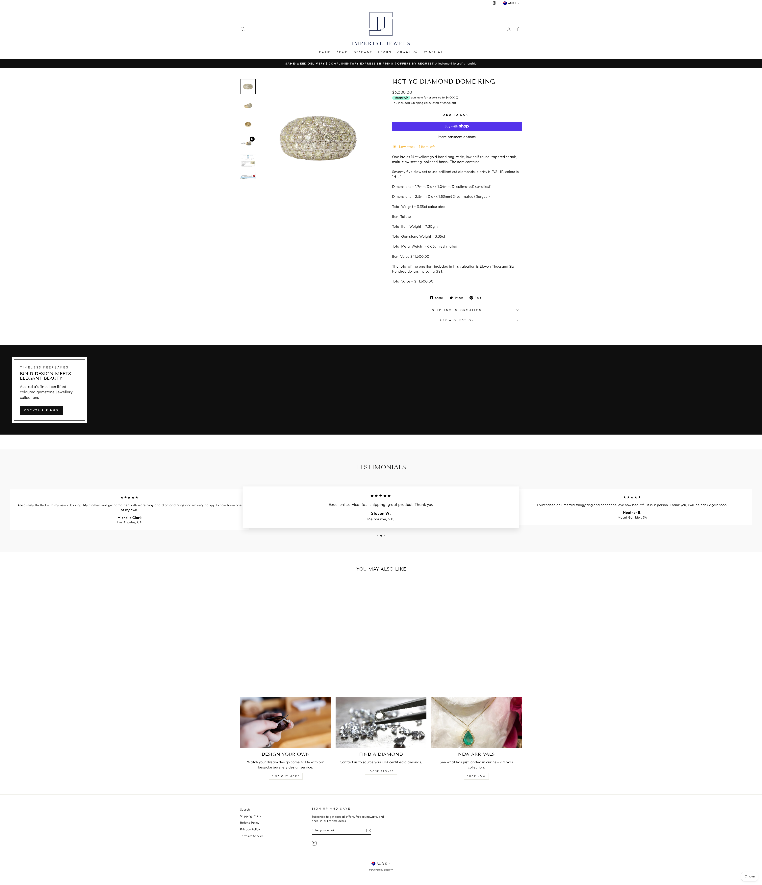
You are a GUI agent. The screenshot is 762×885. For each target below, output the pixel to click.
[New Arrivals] (476, 722)
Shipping (417, 103)
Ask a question (457, 320)
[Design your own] (285, 722)
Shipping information (457, 310)
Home (325, 52)
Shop (342, 52)
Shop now (476, 776)
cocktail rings (41, 410)
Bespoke (363, 52)
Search (245, 809)
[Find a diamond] (381, 722)
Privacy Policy (250, 829)
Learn (384, 52)
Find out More (286, 776)
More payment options (457, 136)
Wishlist (433, 52)
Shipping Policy (250, 816)
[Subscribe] (368, 830)
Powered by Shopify (381, 869)
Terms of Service (252, 836)
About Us (407, 52)
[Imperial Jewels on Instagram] (314, 843)
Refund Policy (250, 822)
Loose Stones (381, 771)
